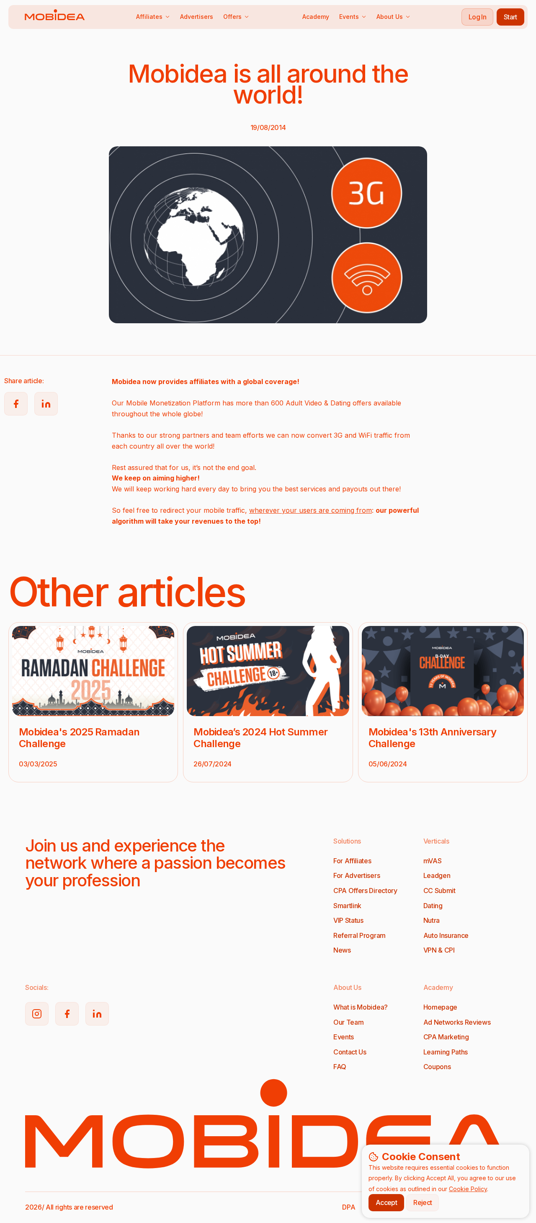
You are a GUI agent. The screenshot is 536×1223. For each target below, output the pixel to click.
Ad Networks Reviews (457, 1022)
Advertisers (196, 16)
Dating (433, 905)
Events (349, 16)
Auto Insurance (446, 935)
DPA (348, 1207)
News (342, 950)
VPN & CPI (439, 950)
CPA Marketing (446, 1037)
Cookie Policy (468, 1188)
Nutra (431, 920)
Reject (422, 1202)
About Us (389, 16)
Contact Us (349, 1052)
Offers (232, 16)
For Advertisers (356, 875)
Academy (315, 16)
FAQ (339, 1066)
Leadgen (437, 875)
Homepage (440, 1007)
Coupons (437, 1066)
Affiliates (149, 16)
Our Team (348, 1022)
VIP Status (348, 920)
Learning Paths (445, 1052)
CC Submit (439, 890)
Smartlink (347, 905)
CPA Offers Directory (365, 890)
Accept (386, 1202)
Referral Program (359, 935)
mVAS (432, 861)
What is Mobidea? (360, 1007)
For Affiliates (352, 861)
